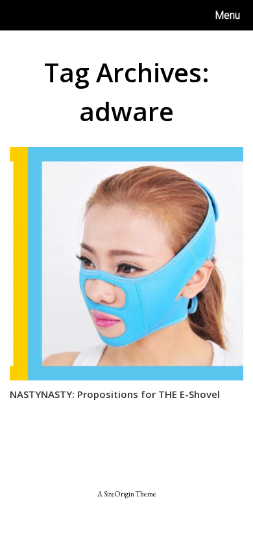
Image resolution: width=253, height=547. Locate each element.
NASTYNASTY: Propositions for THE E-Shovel (115, 394)
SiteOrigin (119, 493)
